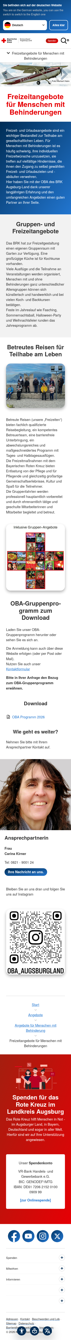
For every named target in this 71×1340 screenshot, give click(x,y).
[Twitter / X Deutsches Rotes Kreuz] (57, 1236)
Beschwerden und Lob (46, 1319)
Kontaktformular (18, 668)
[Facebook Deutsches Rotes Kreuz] (14, 1236)
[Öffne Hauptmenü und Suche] (64, 40)
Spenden (52, 40)
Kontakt (25, 1319)
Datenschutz (26, 1323)
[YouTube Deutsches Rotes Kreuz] (28, 1236)
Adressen (12, 1319)
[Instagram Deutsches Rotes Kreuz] (43, 1236)
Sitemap (11, 1323)
